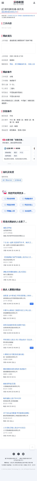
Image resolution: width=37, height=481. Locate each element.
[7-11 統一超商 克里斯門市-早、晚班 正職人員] (18, 246)
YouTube (23, 454)
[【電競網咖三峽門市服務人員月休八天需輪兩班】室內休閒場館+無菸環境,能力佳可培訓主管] (18, 261)
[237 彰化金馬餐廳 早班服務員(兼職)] (18, 417)
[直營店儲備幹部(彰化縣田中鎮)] (18, 329)
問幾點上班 (11, 211)
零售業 (20, 15)
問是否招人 (29, 205)
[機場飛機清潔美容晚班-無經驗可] (18, 373)
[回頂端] (32, 447)
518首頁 (10, 15)
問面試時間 (11, 205)
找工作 (15, 15)
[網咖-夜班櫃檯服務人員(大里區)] (18, 276)
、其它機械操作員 (19, 64)
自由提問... (29, 211)
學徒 (11, 64)
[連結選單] (3, 3)
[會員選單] (34, 3)
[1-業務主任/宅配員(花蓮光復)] (18, 358)
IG (14, 454)
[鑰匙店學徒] (18, 232)
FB (18, 454)
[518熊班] (18, 3)
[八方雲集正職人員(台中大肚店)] (18, 431)
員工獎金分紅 (7, 180)
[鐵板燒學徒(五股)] (18, 387)
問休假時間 (11, 198)
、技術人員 (31, 64)
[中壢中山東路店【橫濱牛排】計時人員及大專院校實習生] (18, 314)
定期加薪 (18, 180)
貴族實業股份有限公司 (29, 15)
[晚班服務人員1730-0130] (18, 402)
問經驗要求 (29, 198)
